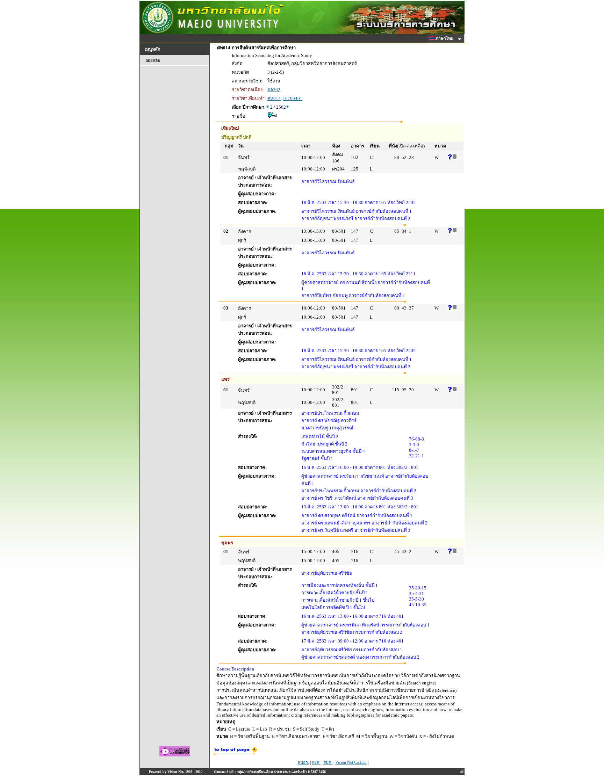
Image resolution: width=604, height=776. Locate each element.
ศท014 (274, 98)
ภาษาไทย (444, 38)
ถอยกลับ (152, 60)
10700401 (292, 98)
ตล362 (273, 89)
